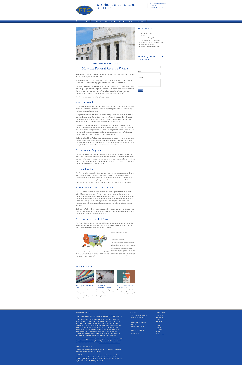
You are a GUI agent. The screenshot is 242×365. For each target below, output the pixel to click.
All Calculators (160, 334)
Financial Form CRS (84, 312)
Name (140, 65)
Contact (140, 21)
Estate (158, 319)
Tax (157, 323)
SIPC (99, 351)
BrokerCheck (118, 316)
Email (139, 71)
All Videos (159, 332)
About (85, 21)
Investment (159, 317)
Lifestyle (158, 327)
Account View (125, 21)
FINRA (95, 351)
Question (140, 77)
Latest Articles (160, 330)
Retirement (159, 315)
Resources (110, 21)
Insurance (159, 321)
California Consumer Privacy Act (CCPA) (90, 341)
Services (97, 21)
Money (158, 325)
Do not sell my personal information (109, 343)
